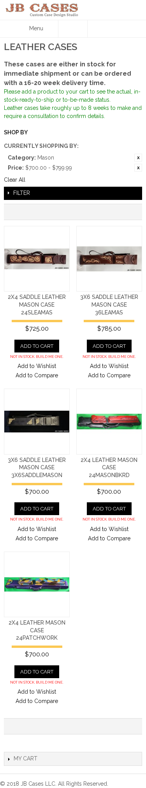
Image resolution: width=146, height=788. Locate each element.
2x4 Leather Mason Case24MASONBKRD (109, 467)
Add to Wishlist (37, 366)
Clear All (14, 180)
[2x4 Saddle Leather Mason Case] (37, 259)
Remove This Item (138, 157)
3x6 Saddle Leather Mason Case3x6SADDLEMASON (37, 467)
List (132, 212)
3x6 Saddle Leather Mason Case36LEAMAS (109, 304)
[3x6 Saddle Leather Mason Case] (109, 259)
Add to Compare (37, 375)
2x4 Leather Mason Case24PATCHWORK (37, 630)
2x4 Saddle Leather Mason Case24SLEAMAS (37, 304)
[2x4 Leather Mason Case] (109, 421)
